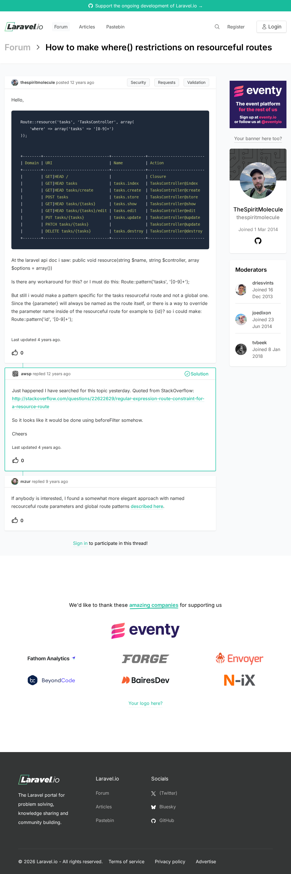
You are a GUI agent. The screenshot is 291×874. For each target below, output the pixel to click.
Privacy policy (171, 861)
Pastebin (115, 27)
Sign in (80, 543)
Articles (87, 27)
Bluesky (167, 806)
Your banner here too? (258, 138)
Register (236, 27)
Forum (61, 27)
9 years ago (57, 481)
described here (147, 506)
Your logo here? (145, 703)
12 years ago (58, 373)
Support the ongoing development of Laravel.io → (149, 6)
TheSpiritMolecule (258, 213)
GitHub (166, 820)
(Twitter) (167, 793)
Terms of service (127, 861)
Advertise (206, 861)
